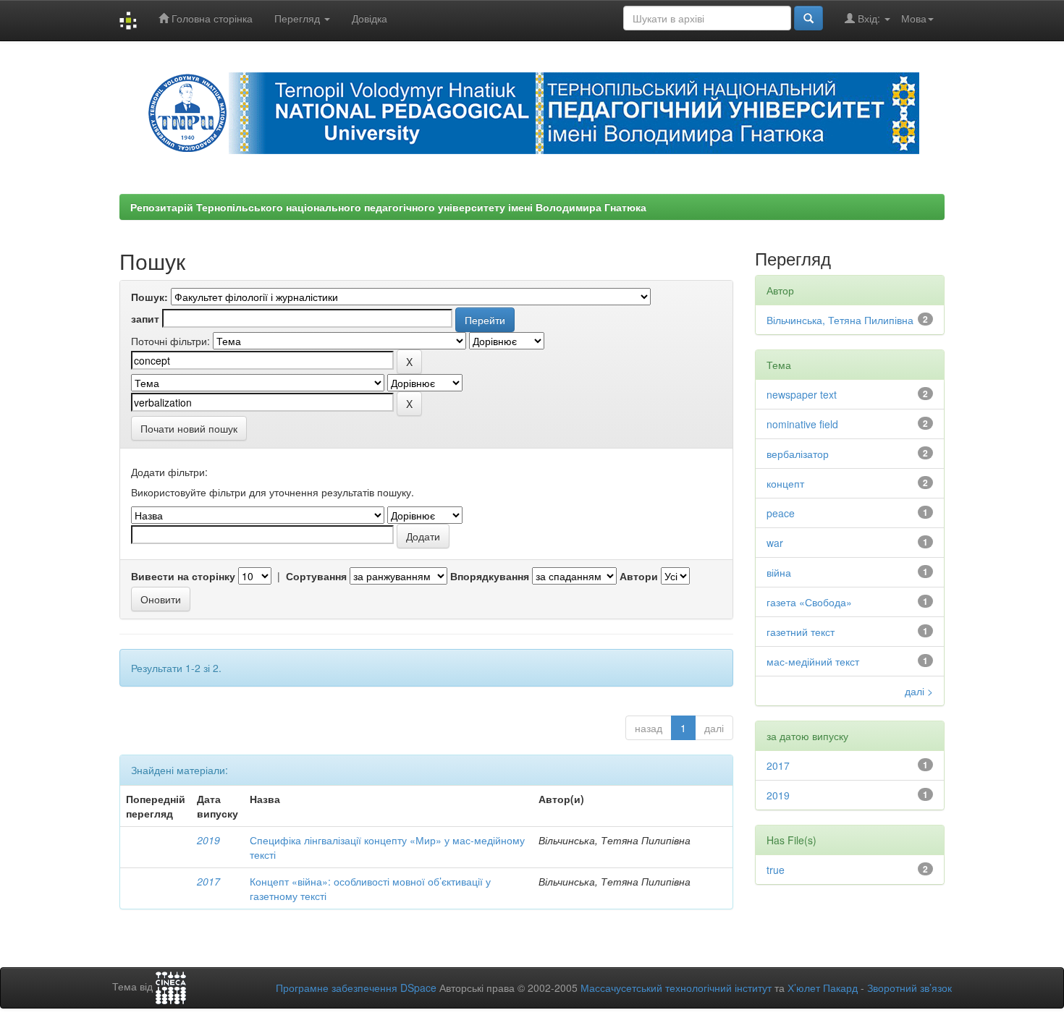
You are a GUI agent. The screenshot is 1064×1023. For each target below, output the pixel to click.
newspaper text (802, 394)
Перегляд (298, 18)
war (775, 542)
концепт (785, 483)
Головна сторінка (211, 18)
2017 (208, 881)
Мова (913, 18)
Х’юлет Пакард (823, 987)
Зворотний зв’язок (909, 987)
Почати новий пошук (188, 428)
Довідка (369, 18)
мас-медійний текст (813, 661)
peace (781, 513)
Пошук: (149, 296)
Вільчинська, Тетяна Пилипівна (840, 320)
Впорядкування (489, 576)
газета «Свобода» (809, 602)
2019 (208, 840)
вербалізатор (798, 453)
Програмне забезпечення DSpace (356, 987)
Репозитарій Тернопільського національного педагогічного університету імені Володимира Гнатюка (388, 207)
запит (145, 318)
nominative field (802, 424)
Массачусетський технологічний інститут (676, 987)
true (776, 869)
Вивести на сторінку (183, 576)
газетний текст (801, 631)
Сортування (316, 576)
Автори (639, 576)
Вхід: (869, 18)
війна (779, 572)
